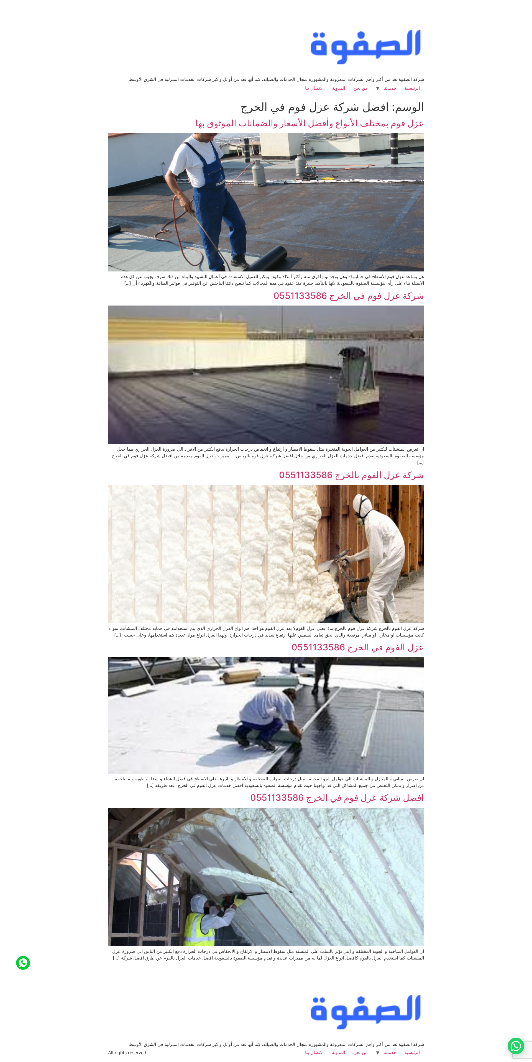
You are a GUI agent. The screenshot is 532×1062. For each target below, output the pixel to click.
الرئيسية (412, 88)
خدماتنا (389, 88)
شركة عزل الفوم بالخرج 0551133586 (351, 475)
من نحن (360, 88)
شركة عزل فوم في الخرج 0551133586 (348, 295)
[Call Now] (23, 963)
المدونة (338, 88)
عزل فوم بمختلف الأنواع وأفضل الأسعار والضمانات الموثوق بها (309, 123)
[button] (516, 1046)
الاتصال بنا (314, 88)
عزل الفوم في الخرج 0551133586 (357, 647)
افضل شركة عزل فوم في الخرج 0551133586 (337, 797)
